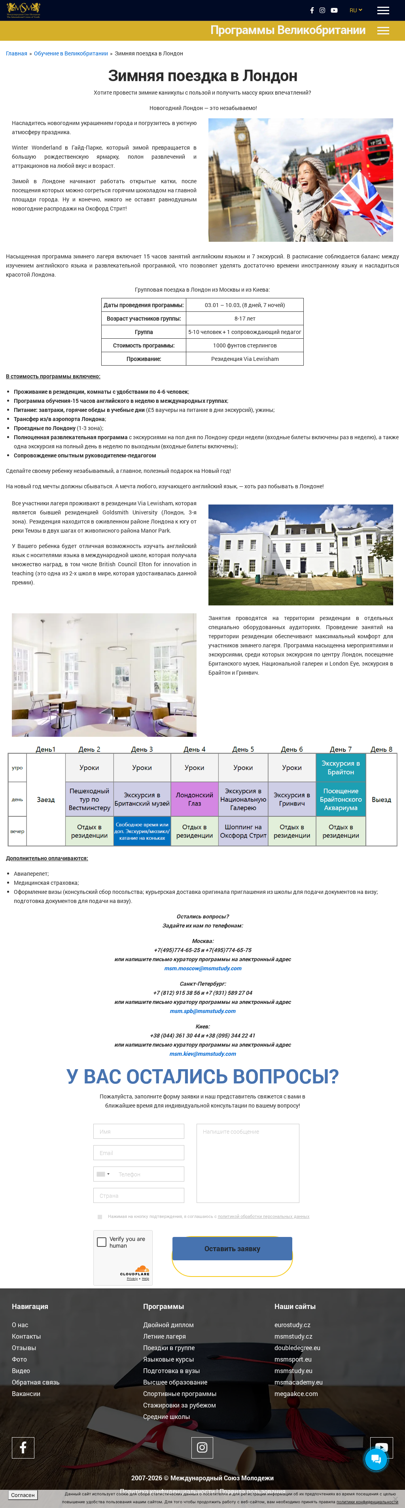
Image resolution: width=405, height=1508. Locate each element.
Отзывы (24, 1347)
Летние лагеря (164, 1336)
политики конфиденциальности (367, 1501)
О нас (20, 1324)
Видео (21, 1370)
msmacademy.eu (298, 1382)
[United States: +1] (103, 1174)
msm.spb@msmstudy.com (202, 1011)
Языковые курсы (168, 1359)
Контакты (26, 1336)
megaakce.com (296, 1393)
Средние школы (166, 1416)
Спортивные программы (180, 1393)
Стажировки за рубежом (179, 1405)
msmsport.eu (293, 1359)
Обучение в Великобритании (71, 53)
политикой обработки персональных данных (264, 1216)
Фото (19, 1359)
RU (353, 10)
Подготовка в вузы (171, 1370)
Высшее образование (175, 1382)
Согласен (23, 1495)
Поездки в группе (169, 1347)
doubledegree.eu (297, 1347)
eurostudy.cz (292, 1324)
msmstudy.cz (293, 1336)
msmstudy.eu (293, 1370)
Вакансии (26, 1393)
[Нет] (395, 1499)
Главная (16, 53)
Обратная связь (36, 1382)
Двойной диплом (168, 1324)
